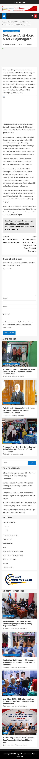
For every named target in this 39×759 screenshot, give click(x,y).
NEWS (5, 547)
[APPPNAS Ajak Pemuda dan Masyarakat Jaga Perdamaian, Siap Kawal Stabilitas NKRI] (19, 722)
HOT (6, 530)
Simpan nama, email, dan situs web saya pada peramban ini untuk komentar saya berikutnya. (18, 324)
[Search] (32, 16)
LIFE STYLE (7, 539)
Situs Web (6, 314)
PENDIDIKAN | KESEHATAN (11, 31)
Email (5, 306)
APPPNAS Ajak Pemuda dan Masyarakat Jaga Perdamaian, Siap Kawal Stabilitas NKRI (18, 740)
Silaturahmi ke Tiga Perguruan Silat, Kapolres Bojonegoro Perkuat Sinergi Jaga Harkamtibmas (19, 476)
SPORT (5, 563)
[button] (9, 15)
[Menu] (9, 15)
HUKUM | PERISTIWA (11, 535)
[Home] (4, 15)
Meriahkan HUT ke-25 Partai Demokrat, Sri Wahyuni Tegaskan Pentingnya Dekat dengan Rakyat (19, 496)
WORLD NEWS (8, 567)
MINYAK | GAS (8, 543)
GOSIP (7, 526)
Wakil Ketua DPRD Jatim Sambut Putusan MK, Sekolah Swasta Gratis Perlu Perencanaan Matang (19, 410)
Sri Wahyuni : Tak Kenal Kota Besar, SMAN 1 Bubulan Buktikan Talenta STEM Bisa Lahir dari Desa (19, 371)
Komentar (7, 269)
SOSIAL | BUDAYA (9, 559)
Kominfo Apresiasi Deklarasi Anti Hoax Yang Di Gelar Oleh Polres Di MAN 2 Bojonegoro (29, 244)
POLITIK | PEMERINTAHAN (13, 555)
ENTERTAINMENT (9, 522)
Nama (5, 298)
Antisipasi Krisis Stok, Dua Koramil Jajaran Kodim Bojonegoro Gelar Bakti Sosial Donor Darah (19, 449)
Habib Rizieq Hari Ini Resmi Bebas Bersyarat (11, 239)
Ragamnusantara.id (10, 44)
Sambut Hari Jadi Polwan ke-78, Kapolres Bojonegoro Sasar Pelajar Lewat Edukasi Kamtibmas (18, 486)
